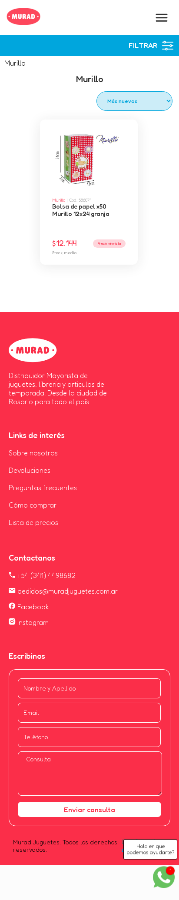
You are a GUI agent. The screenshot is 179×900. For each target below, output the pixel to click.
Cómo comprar (32, 505)
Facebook (32, 606)
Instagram (32, 622)
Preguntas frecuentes (43, 487)
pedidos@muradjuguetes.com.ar (67, 591)
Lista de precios (33, 522)
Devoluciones (29, 470)
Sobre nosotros (33, 452)
